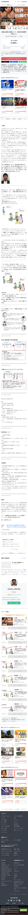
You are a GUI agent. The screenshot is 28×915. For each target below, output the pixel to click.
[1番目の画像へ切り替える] (3, 27)
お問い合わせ (16, 871)
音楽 (15, 818)
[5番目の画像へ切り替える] (25, 27)
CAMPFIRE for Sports (5, 873)
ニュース (15, 866)
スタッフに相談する (17, 839)
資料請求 (2, 841)
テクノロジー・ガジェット (6, 816)
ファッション (3, 824)
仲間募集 (19, 118)
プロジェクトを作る (4, 839)
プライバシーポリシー (18, 879)
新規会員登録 (24, 1)
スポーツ (15, 822)
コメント (25, 118)
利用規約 (15, 875)
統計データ (16, 855)
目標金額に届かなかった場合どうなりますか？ (10, 544)
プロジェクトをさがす (8, 809)
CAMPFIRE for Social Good (6, 868)
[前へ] (1, 16)
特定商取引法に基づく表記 (18, 881)
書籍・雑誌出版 (16, 826)
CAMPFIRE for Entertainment (6, 871)
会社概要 (7, 903)
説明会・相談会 (16, 849)
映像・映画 (16, 824)
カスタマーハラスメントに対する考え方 (20, 888)
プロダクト (3, 818)
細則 (15, 877)
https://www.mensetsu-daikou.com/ (11, 597)
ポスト (6, 61)
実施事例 (15, 853)
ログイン (19, 1)
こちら (15, 553)
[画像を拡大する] (12, 624)
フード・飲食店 (19, 36)
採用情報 (14, 903)
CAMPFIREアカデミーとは (6, 849)
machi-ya (3, 883)
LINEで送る (23, 61)
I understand (23, 910)
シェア (14, 61)
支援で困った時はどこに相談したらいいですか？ (11, 546)
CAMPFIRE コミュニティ (5, 864)
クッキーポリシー (17, 891)
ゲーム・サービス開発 (5, 826)
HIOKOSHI (3, 879)
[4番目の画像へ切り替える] (19, 27)
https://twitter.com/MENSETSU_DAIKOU (12, 599)
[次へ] (26, 16)
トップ (2, 809)
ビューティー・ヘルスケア (18, 828)
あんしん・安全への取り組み (19, 864)
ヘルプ (15, 868)
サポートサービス (17, 851)
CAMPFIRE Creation (5, 866)
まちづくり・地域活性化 (18, 816)
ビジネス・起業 (4, 828)
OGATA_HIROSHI (10, 36)
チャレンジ (16, 820)
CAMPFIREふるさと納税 (5, 875)
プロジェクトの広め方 (5, 855)
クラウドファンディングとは (6, 851)
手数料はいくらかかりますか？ (7, 541)
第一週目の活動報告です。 (18, 562)
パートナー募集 (21, 903)
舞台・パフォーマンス (18, 830)
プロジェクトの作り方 (5, 853)
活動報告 (8, 118)
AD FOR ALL (3, 877)
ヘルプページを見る (14, 549)
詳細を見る (4, 627)
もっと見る (23, 558)
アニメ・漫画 (3, 822)
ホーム (2, 118)
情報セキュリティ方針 (18, 883)
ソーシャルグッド (4, 832)
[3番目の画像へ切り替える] (14, 27)
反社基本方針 (16, 885)
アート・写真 (3, 830)
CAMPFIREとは (17, 862)
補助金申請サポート (4, 885)
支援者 (14, 118)
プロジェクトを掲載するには (7, 4)
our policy (2, 913)
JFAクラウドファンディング (6, 881)
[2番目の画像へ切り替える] (8, 27)
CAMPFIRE (3, 862)
